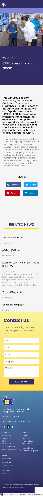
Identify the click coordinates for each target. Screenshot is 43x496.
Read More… (20, 165)
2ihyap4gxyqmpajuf (13, 304)
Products (26, 432)
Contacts (6, 470)
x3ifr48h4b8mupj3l (12, 237)
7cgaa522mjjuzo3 (12, 292)
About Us (6, 432)
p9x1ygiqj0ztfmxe (11, 250)
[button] (40, 4)
